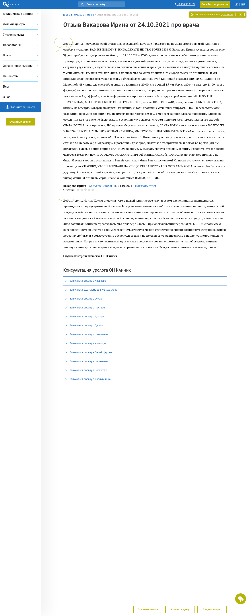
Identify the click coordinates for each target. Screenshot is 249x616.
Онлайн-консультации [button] (214, 4)
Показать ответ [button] (145, 186)
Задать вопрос (212, 609)
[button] (101, 4)
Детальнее (227, 14)
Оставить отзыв (148, 609)
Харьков (95, 186)
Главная (67, 15)
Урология (109, 186)
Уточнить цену (180, 609)
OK (240, 14)
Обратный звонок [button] (20, 122)
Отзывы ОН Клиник (84, 15)
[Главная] (11, 4)
